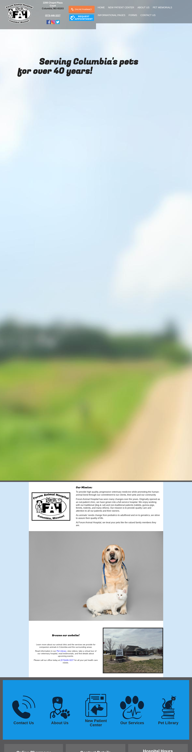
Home (101, 7)
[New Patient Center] (96, 705)
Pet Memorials (162, 7)
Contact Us (147, 15)
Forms (133, 15)
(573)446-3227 (67, 660)
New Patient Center (121, 7)
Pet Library (61, 651)
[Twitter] (58, 22)
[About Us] (60, 707)
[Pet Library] (168, 706)
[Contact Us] (82, 17)
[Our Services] (132, 706)
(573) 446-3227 (52, 15)
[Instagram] (53, 22)
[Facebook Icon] (49, 22)
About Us (143, 7)
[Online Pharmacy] (82, 9)
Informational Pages (111, 15)
